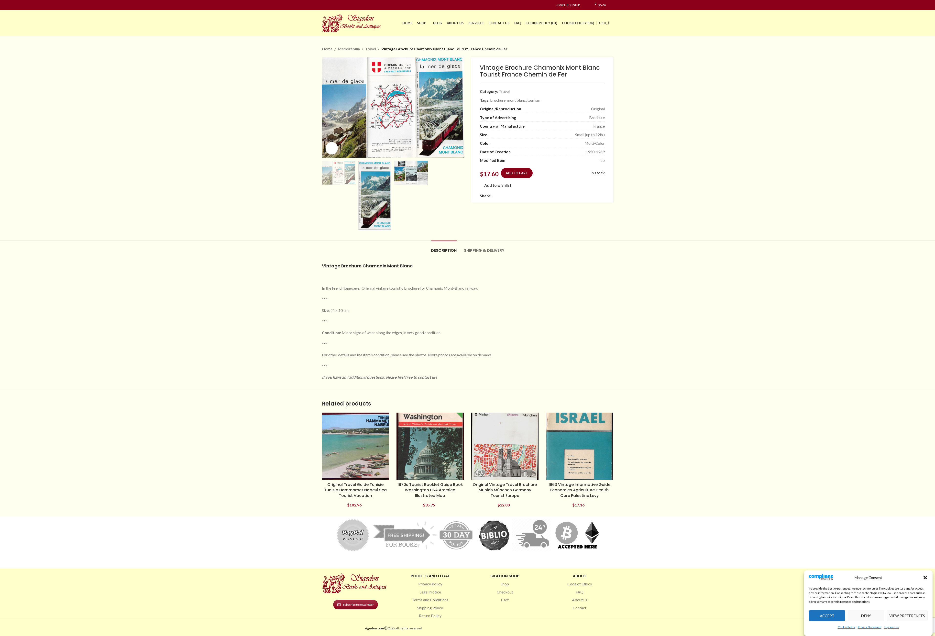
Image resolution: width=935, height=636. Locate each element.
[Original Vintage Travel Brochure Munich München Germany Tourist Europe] (505, 446)
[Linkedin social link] (342, 5)
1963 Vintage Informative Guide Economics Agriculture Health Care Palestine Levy (579, 490)
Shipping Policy (430, 607)
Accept (827, 616)
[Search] (612, 5)
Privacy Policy (430, 583)
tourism (533, 100)
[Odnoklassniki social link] (524, 195)
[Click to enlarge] (332, 148)
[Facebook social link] (325, 5)
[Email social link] (506, 195)
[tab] (444, 248)
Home (327, 48)
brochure (498, 100)
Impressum (891, 627)
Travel (370, 48)
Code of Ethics (579, 583)
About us (579, 599)
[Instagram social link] (331, 5)
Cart (505, 599)
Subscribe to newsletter (358, 604)
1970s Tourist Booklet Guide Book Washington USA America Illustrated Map (430, 490)
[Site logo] (352, 22)
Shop (505, 583)
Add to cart (517, 173)
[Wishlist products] (586, 5)
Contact (579, 607)
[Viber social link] (547, 195)
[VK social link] (535, 195)
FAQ (579, 592)
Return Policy (430, 615)
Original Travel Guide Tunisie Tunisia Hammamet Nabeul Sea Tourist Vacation (355, 490)
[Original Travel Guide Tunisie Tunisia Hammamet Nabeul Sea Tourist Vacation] (355, 446)
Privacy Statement (869, 627)
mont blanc (516, 100)
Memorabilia (349, 48)
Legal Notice (430, 592)
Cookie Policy (846, 627)
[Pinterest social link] (337, 5)
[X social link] (500, 195)
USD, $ (604, 23)
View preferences (907, 616)
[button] (925, 577)
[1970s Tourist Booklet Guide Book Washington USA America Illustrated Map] (430, 446)
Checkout (505, 592)
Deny (866, 616)
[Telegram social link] (541, 195)
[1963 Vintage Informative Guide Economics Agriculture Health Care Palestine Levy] (579, 446)
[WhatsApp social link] (529, 195)
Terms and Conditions (430, 599)
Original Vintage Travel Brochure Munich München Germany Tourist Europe (505, 490)
